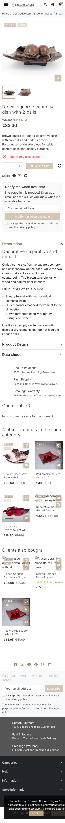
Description (12, 244)
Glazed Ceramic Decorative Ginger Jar (15, 575)
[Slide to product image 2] (24, 92)
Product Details (15, 344)
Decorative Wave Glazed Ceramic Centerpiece (47, 508)
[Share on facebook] (14, 175)
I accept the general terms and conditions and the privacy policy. (33, 225)
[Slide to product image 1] (8, 92)
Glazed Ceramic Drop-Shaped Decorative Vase (46, 575)
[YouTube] (29, 664)
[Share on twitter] (20, 175)
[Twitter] (22, 664)
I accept (36, 813)
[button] (45, 4)
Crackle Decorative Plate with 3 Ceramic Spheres (15, 475)
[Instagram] (43, 664)
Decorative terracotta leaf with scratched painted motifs (15, 528)
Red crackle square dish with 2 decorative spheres (48, 475)
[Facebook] (15, 664)
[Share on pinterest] (25, 175)
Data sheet (11, 354)
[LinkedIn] (50, 664)
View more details (53, 808)
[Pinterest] (36, 664)
